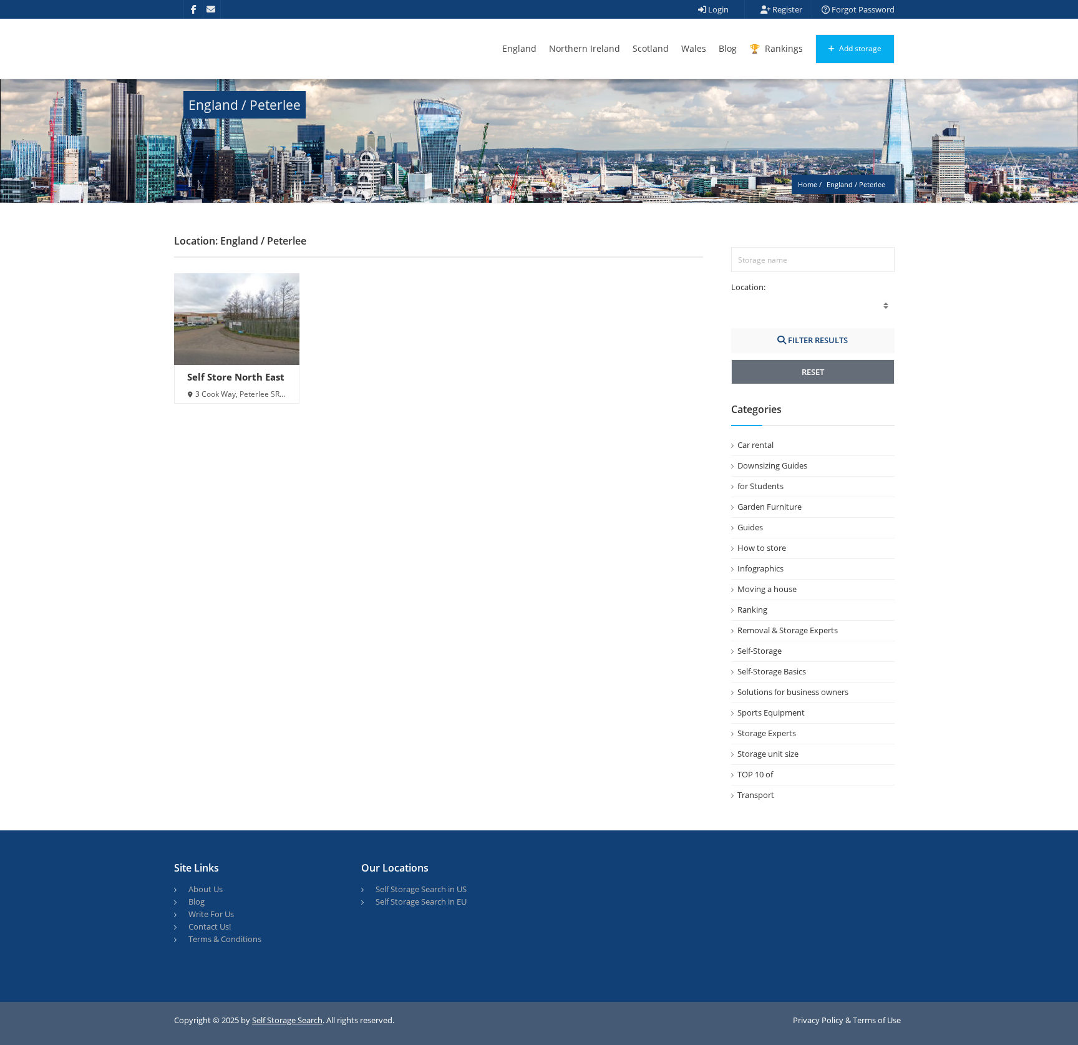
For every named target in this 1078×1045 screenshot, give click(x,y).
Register (786, 9)
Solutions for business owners (792, 691)
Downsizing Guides (772, 465)
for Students (760, 486)
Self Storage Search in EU (421, 901)
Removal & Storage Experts (787, 630)
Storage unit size (768, 753)
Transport (755, 794)
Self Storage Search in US (421, 889)
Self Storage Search (287, 1020)
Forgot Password (862, 9)
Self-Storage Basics (771, 671)
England (519, 48)
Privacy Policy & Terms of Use (847, 1020)
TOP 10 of (755, 774)
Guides (750, 527)
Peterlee (872, 184)
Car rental (755, 444)
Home (807, 184)
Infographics (760, 568)
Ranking (752, 609)
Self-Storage (759, 650)
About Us (205, 889)
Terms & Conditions (224, 939)
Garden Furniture (769, 506)
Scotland (651, 48)
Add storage (859, 48)
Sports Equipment (771, 712)
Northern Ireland (584, 48)
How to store (761, 547)
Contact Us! (209, 926)
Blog (728, 48)
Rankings (782, 48)
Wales (693, 48)
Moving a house (767, 589)
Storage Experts (766, 733)
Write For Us (211, 914)
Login (717, 9)
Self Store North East (235, 377)
